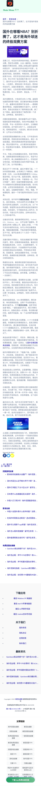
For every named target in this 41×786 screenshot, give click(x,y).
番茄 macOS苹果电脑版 (23, 604)
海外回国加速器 (13, 727)
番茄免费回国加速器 (13, 744)
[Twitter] (8, 455)
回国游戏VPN (27, 749)
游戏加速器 (13, 758)
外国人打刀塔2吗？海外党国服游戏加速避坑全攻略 (22, 501)
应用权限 (22, 638)
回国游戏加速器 (13, 749)
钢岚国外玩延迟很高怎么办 (27, 769)
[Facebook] (5, 455)
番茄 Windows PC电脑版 (23, 598)
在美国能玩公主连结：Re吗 (27, 776)
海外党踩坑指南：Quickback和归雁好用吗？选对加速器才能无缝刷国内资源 (22, 568)
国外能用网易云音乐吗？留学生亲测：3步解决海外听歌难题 (22, 538)
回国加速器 (13, 731)
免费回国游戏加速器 (13, 737)
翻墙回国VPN (27, 754)
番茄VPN (13, 754)
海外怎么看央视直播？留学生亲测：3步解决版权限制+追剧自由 (22, 531)
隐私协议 (22, 633)
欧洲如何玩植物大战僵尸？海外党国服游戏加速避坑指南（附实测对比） (22, 474)
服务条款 (22, 628)
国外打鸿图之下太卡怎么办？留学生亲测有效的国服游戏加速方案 (22, 487)
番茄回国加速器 (27, 731)
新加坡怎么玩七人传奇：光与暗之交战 (13, 777)
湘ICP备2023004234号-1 (13, 709)
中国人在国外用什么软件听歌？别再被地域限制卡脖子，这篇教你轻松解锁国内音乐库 (22, 511)
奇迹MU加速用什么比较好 (13, 769)
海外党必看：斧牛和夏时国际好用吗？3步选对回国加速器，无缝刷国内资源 (22, 562)
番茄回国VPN (27, 743)
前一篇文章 (6, 464)
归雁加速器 (28, 763)
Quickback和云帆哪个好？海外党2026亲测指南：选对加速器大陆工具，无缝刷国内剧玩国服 (22, 549)
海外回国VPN (27, 758)
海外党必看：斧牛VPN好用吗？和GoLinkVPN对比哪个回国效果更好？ (22, 555)
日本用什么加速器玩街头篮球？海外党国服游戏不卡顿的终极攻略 (22, 494)
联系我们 (22, 643)
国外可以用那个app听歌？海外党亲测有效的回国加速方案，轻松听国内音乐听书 (22, 525)
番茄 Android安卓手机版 (22, 614)
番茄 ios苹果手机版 (22, 609)
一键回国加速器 (27, 736)
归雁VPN (13, 763)
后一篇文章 (6, 466)
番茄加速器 (19, 699)
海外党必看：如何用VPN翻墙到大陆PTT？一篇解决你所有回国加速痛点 (22, 575)
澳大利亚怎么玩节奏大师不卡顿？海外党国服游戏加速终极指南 (22, 481)
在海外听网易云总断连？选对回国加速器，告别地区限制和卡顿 (22, 518)
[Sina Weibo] (12, 455)
